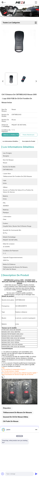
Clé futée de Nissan (10, 421)
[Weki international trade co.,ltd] (20, 2)
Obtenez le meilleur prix (11, 134)
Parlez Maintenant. (29, 135)
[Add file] (2, 474)
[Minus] (36, 429)
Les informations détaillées (10, 141)
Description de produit (28, 141)
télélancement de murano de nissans (17, 412)
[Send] (36, 474)
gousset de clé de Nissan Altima (15, 417)
